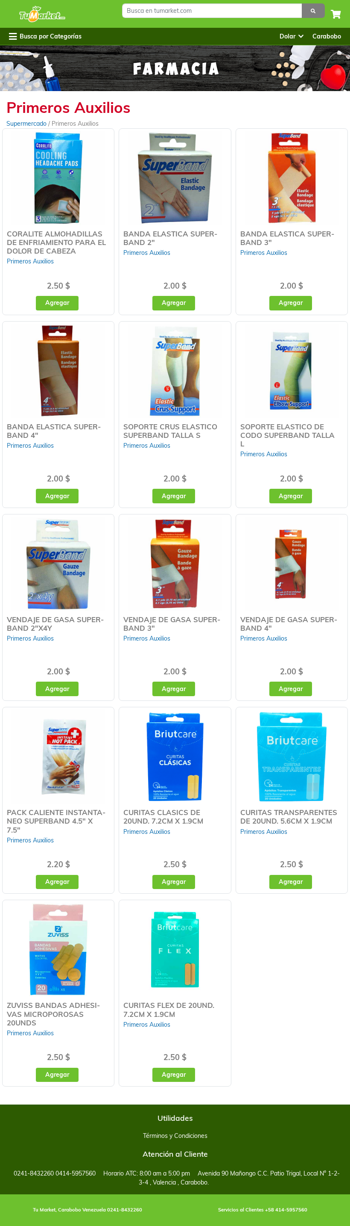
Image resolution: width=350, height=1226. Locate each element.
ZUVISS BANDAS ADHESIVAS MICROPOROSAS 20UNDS (53, 1014)
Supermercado (27, 123)
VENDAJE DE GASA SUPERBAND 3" (171, 623)
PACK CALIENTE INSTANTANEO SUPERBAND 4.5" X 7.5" (56, 821)
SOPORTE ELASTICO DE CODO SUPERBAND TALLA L (287, 435)
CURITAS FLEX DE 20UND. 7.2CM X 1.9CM (168, 1009)
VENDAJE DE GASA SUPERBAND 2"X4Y (55, 623)
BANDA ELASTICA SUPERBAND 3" (287, 238)
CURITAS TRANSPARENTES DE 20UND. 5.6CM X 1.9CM (288, 816)
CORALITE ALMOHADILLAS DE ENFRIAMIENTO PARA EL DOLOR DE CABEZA (56, 242)
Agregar (57, 303)
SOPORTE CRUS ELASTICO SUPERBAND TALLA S (170, 431)
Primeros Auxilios (30, 261)
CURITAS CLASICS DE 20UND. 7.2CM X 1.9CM (163, 816)
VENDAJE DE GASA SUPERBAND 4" (288, 623)
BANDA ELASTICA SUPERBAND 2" (170, 238)
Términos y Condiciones (175, 1136)
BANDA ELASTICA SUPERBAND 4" (54, 431)
